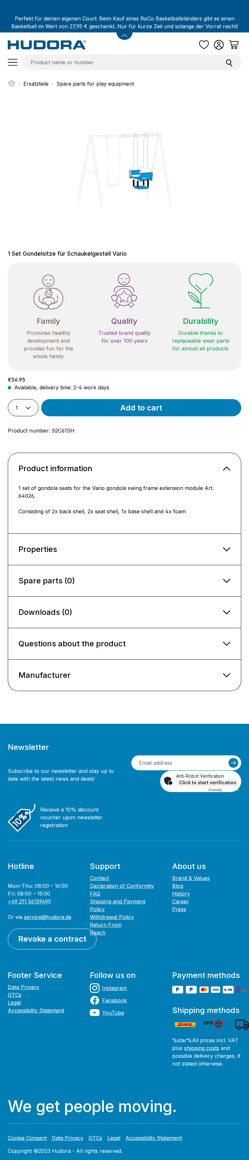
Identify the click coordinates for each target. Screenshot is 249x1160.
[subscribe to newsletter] (233, 763)
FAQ (95, 893)
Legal (14, 1002)
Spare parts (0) (46, 580)
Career (180, 901)
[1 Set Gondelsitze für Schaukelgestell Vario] (124, 169)
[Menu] (12, 62)
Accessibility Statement (36, 1010)
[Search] (229, 62)
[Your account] (218, 45)
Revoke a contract (52, 939)
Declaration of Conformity (122, 886)
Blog (177, 886)
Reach (97, 932)
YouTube (113, 1012)
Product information (55, 468)
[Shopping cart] (233, 45)
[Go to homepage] (47, 44)
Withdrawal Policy (112, 917)
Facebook (114, 1000)
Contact (99, 878)
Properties (37, 549)
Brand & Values (191, 878)
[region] (124, 169)
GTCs (14, 995)
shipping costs (201, 1048)
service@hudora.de (47, 917)
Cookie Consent (27, 1138)
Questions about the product (72, 643)
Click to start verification (207, 782)
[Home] (12, 85)
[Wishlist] (203, 45)
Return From (106, 925)
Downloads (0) (45, 612)
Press (179, 909)
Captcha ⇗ (223, 790)
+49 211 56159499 (29, 901)
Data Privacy (23, 987)
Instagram (114, 988)
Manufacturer (44, 675)
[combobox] (120, 62)
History (181, 893)
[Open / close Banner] (124, 32)
